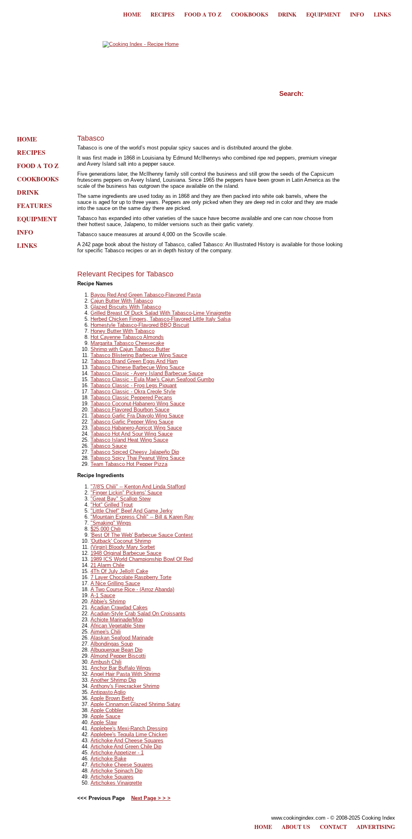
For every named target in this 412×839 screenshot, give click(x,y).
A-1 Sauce (103, 595)
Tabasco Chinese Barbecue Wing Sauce (137, 367)
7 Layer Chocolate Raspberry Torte (131, 577)
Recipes (162, 14)
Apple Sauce (105, 716)
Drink (287, 14)
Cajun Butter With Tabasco (122, 301)
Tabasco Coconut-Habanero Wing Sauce (138, 404)
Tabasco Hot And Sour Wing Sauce (132, 434)
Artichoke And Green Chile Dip (126, 746)
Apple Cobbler (107, 710)
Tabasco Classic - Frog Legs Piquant (134, 385)
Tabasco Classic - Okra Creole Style (133, 391)
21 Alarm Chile (107, 565)
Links (382, 14)
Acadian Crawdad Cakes (119, 607)
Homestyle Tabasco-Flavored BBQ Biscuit (140, 325)
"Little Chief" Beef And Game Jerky (132, 511)
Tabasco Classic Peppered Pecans (131, 398)
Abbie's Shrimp (108, 601)
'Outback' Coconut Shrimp (121, 541)
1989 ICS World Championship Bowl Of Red (142, 559)
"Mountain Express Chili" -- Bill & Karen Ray (142, 517)
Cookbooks (249, 14)
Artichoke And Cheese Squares (127, 740)
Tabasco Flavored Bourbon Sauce (130, 410)
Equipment (323, 14)
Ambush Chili (106, 662)
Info (357, 14)
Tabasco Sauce (109, 446)
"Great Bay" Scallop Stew (120, 499)
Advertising (375, 826)
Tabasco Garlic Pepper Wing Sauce (132, 422)
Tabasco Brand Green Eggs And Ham (134, 361)
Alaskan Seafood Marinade (122, 638)
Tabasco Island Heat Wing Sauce (129, 440)
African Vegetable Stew (118, 626)
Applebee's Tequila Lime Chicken (129, 734)
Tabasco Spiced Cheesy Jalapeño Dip (135, 452)
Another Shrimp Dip (113, 680)
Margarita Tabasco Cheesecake (127, 343)
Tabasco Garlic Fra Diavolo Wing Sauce (137, 416)
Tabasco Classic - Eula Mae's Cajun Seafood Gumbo (152, 379)
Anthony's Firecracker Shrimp (125, 686)
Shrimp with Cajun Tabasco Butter (130, 349)
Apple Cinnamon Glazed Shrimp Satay (135, 704)
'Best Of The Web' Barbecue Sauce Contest (142, 535)
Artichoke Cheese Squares (122, 765)
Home (132, 14)
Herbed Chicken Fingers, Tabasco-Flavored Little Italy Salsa (161, 319)
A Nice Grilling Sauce (115, 583)
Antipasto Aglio (108, 692)
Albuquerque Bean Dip (116, 650)
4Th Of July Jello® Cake (119, 571)
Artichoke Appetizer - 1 (117, 753)
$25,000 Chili (106, 529)
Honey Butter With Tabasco (122, 331)
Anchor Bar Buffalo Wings (121, 668)
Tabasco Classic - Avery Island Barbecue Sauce (147, 373)
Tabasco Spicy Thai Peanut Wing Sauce (138, 458)
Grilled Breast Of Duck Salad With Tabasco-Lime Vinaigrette (161, 313)
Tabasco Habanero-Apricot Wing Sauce (136, 428)
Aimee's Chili (106, 632)
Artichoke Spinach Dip (116, 771)
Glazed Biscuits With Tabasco (126, 307)
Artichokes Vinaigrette (116, 783)
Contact (333, 826)
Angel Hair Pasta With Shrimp (125, 674)
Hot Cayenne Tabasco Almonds (127, 337)
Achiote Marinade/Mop (117, 620)
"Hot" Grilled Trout (112, 505)
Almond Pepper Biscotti (118, 656)
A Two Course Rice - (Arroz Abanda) (132, 589)
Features (34, 205)
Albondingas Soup (112, 644)
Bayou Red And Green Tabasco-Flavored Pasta (146, 295)
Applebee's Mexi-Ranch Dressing (129, 728)
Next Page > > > (151, 798)
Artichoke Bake (108, 759)
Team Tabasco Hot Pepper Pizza (129, 464)
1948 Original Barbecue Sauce (126, 553)
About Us (296, 826)
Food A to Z (202, 14)
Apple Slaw (104, 722)
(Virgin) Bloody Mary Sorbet (123, 547)
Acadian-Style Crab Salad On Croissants (138, 614)
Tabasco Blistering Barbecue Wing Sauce (139, 355)
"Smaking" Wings (111, 523)
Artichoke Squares (112, 777)
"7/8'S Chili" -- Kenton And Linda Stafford (138, 487)
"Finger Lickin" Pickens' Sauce (126, 493)
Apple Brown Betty (112, 698)
